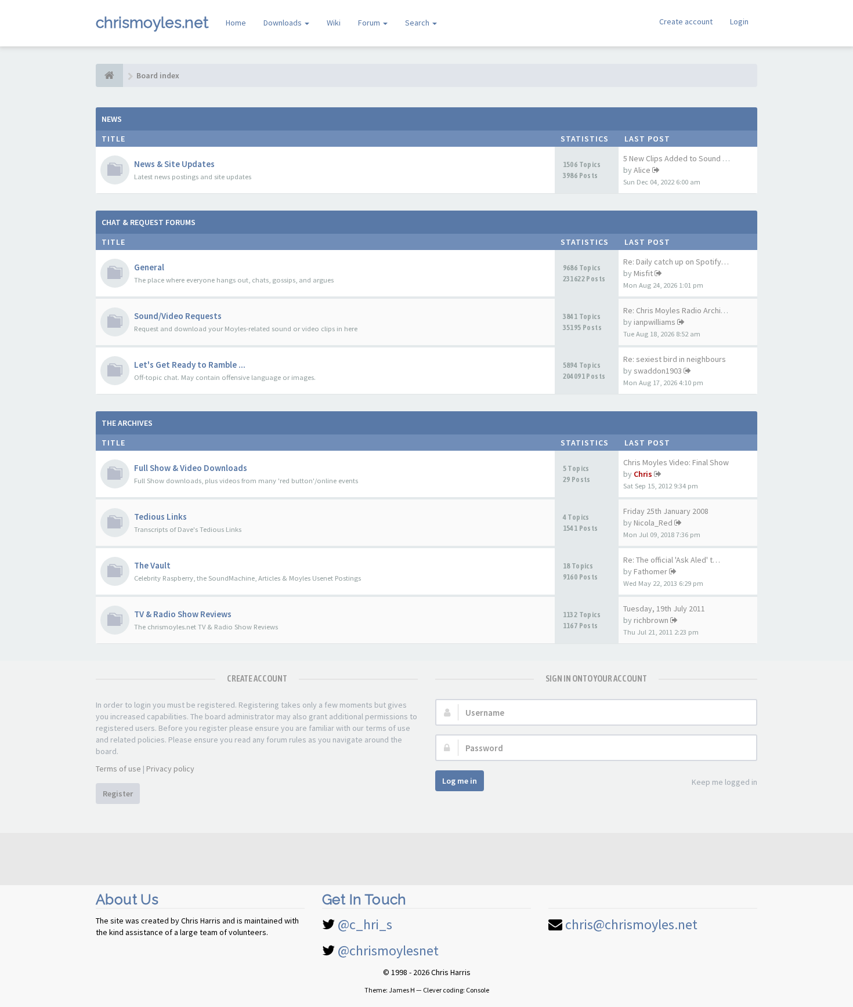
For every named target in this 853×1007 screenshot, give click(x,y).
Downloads (283, 22)
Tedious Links (160, 516)
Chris (643, 474)
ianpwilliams (654, 322)
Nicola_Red (653, 522)
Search (418, 22)
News (112, 119)
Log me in (459, 781)
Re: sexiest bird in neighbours (674, 359)
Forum (370, 22)
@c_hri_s (365, 924)
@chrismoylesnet (388, 950)
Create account (686, 21)
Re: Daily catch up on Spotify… (676, 261)
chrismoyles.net (152, 22)
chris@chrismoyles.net (631, 924)
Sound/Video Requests (178, 315)
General (149, 267)
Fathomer (650, 571)
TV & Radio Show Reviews (183, 614)
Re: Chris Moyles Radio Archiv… (677, 310)
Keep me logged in (724, 782)
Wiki (334, 22)
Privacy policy (170, 768)
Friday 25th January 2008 (666, 511)
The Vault (152, 565)
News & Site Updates (174, 163)
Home (236, 22)
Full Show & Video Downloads (190, 467)
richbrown (651, 620)
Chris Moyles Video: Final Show (676, 462)
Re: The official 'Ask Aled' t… (671, 560)
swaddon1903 (658, 370)
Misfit (643, 273)
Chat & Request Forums (149, 222)
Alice (642, 170)
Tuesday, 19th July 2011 (664, 608)
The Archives (127, 423)
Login (739, 21)
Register (118, 793)
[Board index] (109, 75)
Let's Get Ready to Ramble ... (189, 364)
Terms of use (118, 768)
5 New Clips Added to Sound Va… (680, 158)
